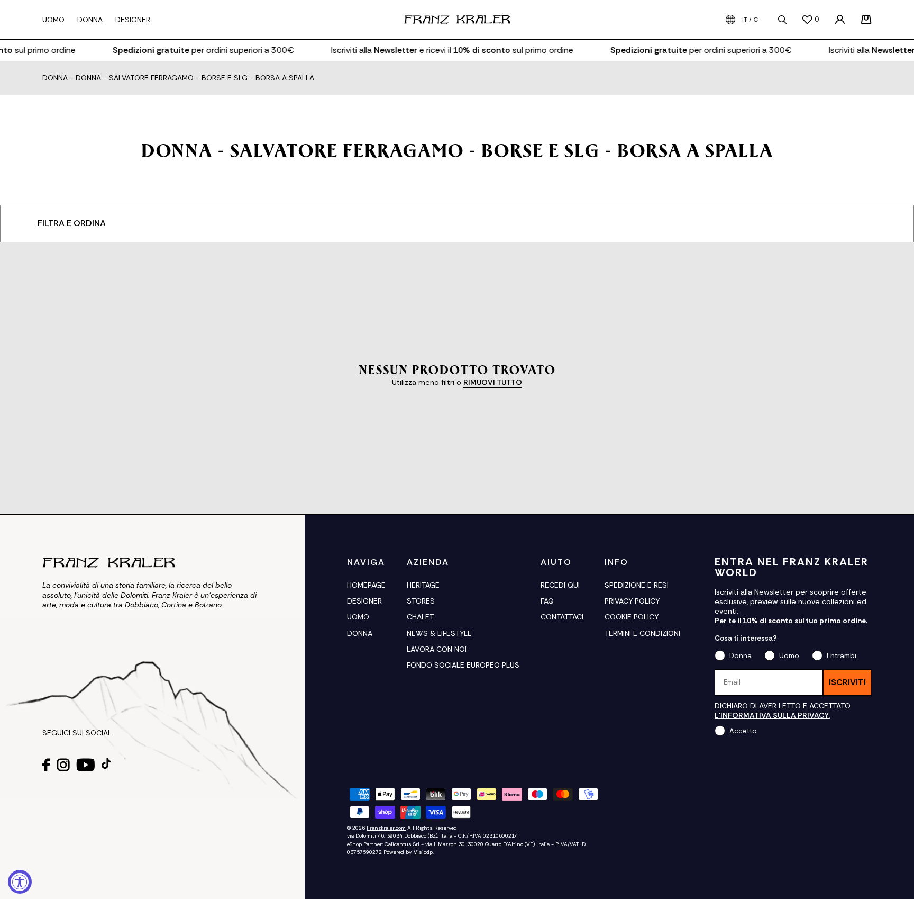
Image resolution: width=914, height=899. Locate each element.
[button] (866, 19)
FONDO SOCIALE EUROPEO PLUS (463, 665)
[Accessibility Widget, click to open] (20, 882)
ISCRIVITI (847, 682)
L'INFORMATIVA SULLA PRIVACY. (772, 715)
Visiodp (423, 852)
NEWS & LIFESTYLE (439, 633)
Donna (55, 78)
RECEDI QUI (560, 585)
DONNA (359, 633)
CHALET (420, 617)
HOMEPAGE (366, 585)
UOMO (358, 617)
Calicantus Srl (402, 844)
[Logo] (457, 19)
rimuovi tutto (492, 382)
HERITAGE (423, 585)
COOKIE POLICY (632, 617)
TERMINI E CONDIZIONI (642, 633)
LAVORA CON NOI (437, 649)
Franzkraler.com (386, 827)
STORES (421, 601)
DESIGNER (364, 601)
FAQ (547, 601)
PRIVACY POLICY (632, 601)
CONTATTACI (562, 617)
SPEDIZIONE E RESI (637, 585)
